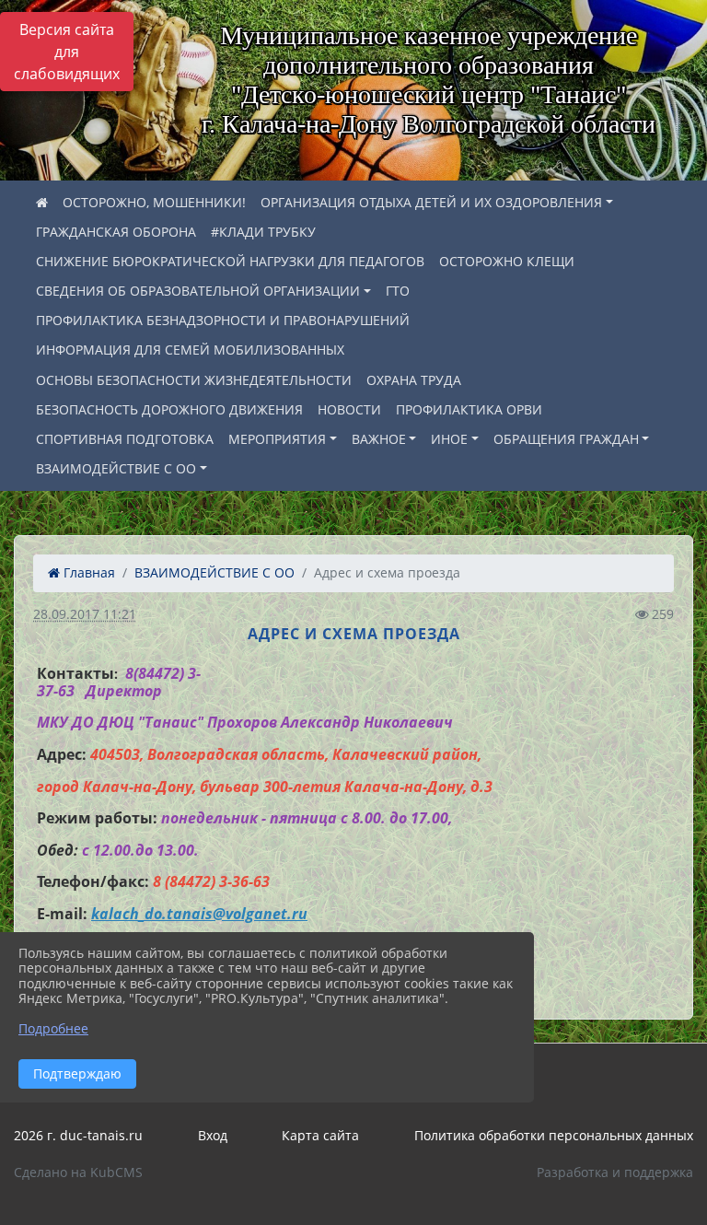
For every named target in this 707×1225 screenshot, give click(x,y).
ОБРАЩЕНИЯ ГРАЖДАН (566, 439)
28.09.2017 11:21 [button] (84, 614)
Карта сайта (320, 1135)
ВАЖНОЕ (379, 439)
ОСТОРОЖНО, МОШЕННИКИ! (154, 202)
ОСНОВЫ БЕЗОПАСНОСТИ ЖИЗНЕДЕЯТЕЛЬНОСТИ (194, 380)
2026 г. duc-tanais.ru (78, 1135)
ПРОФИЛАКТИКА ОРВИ (469, 409)
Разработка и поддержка (615, 1172)
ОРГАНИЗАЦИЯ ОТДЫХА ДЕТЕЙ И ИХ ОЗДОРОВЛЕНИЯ (431, 202)
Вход (212, 1135)
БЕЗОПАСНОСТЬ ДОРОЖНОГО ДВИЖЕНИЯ (169, 409)
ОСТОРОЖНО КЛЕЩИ (506, 261)
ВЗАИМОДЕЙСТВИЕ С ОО (116, 468)
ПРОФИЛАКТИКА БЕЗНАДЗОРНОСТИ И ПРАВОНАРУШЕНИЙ (223, 320)
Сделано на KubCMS (78, 1172)
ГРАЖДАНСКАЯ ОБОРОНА (116, 231)
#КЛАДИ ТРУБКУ (263, 231)
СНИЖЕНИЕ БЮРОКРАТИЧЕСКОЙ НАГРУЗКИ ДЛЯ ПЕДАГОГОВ (230, 261)
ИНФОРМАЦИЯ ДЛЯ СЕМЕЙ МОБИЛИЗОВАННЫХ (190, 349)
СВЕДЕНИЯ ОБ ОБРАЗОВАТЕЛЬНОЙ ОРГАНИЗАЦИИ (198, 290)
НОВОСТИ (349, 409)
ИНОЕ (449, 439)
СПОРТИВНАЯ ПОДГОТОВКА (125, 439)
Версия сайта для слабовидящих (67, 51)
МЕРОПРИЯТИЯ (277, 439)
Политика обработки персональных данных (553, 1135)
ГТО (398, 290)
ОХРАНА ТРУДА (413, 380)
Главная (87, 572)
